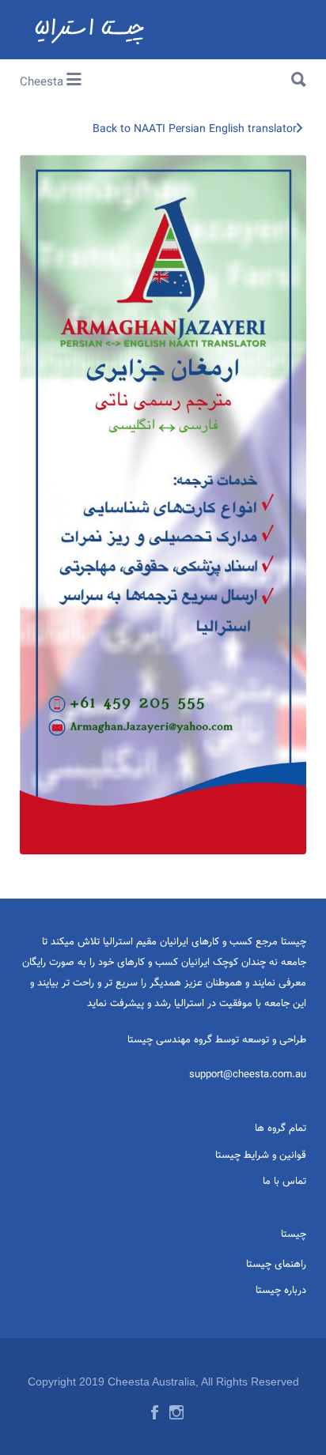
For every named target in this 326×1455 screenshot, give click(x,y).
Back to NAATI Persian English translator (195, 129)
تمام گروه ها (280, 1128)
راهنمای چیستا (276, 1264)
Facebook (154, 1412)
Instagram (176, 1412)
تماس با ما (284, 1181)
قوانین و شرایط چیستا (260, 1155)
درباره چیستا (281, 1291)
